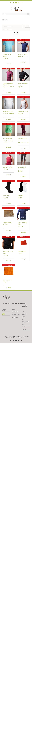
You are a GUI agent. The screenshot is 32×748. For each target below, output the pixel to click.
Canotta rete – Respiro (7, 167)
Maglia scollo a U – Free (8, 111)
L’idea (23, 311)
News (23, 319)
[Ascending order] (27, 26)
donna (4, 310)
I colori (23, 316)
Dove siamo (24, 327)
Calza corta (20, 196)
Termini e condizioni (16, 314)
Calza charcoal (6, 196)
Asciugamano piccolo (22, 251)
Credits (24, 337)
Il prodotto (24, 314)
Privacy (13, 309)
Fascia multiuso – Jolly (7, 138)
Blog (23, 324)
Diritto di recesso (15, 317)
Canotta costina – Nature (23, 111)
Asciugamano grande (7, 222)
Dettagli (9, 64)
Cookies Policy (15, 312)
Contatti (24, 329)
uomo (3, 314)
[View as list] (17, 32)
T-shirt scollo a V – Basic (23, 54)
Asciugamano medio (7, 280)
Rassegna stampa (25, 322)
